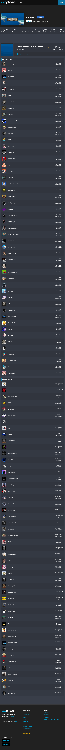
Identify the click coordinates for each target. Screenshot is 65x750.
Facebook (46, 717)
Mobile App (26, 715)
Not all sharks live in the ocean (30, 46)
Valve (16, 721)
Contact (25, 721)
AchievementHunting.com (51, 719)
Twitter (46, 715)
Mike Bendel (11, 716)
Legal (24, 724)
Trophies (28, 21)
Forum (47, 21)
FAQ (24, 712)
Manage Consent (27, 726)
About (24, 719)
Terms (24, 731)
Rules (24, 717)
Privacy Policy (27, 728)
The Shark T (30, 17)
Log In (61, 2)
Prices (42, 21)
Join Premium (26, 733)
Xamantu (9, 719)
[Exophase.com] (9, 2)
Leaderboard (36, 21)
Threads (46, 712)
